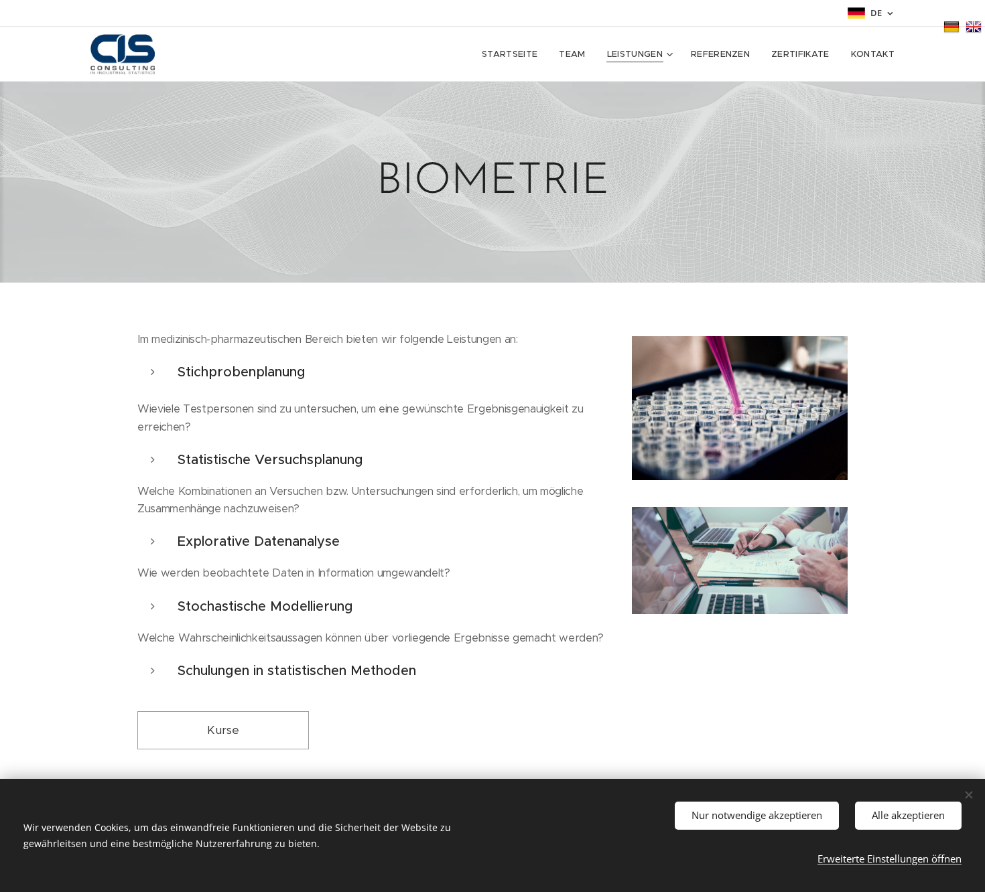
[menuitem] (513, 54)
